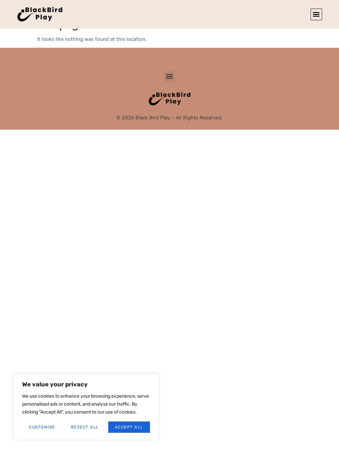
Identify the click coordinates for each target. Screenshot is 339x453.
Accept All (129, 427)
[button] (316, 14)
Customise (42, 427)
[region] (86, 406)
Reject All (85, 427)
